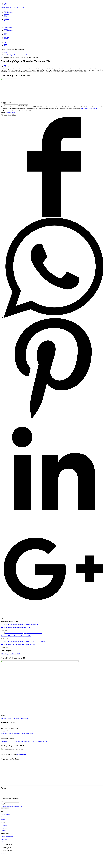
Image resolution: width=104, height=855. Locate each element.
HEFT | (5, 3)
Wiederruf (3, 819)
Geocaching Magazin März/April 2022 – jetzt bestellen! (18, 644)
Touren (5, 33)
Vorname (3, 801)
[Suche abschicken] (15, 48)
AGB (2, 841)
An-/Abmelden (4, 825)
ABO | (5, 2)
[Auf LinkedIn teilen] (53, 518)
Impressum (3, 853)
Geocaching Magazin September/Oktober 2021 (15, 627)
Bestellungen (4, 828)
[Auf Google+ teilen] (53, 618)
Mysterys (6, 38)
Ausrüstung (6, 31)
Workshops (6, 37)
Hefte (5, 65)
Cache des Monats (8, 30)
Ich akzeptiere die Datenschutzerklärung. (12, 806)
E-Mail (2, 805)
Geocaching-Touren (22, 754)
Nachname (3, 803)
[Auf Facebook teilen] (53, 217)
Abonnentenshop (8, 27)
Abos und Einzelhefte (6, 814)
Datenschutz (4, 839)
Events (5, 36)
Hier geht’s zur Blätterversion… (89, 108)
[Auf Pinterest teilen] (53, 417)
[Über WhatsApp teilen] (53, 317)
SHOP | (5, 4)
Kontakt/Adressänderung (7, 836)
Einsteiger (6, 29)
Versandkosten (18, 103)
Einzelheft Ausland (10, 112)
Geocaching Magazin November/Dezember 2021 (16, 636)
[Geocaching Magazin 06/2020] (9, 101)
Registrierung (4, 830)
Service (5, 34)
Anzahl (2, 105)
